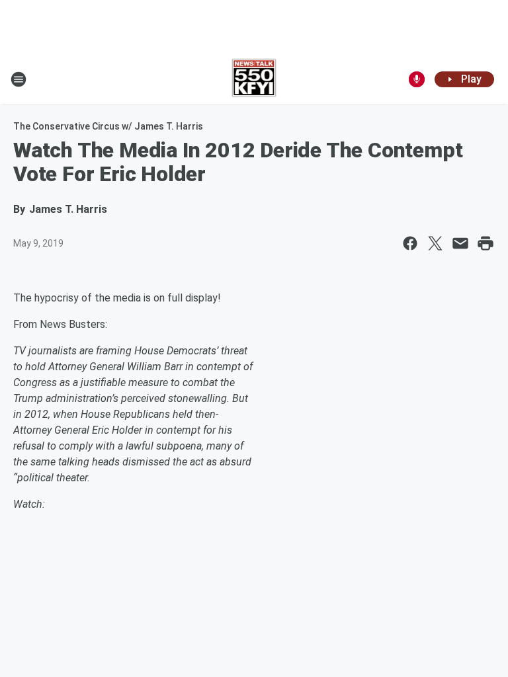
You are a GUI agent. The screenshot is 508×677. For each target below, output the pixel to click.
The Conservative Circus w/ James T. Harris (108, 126)
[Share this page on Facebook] (410, 243)
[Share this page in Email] (460, 243)
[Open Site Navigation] (18, 79)
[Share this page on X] (435, 243)
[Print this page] (485, 243)
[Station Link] (254, 79)
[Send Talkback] (417, 79)
